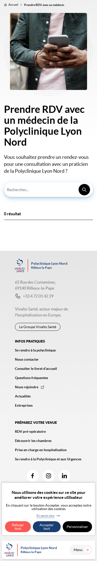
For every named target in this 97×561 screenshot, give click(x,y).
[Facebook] (33, 476)
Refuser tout (18, 526)
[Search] (84, 189)
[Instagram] (48, 476)
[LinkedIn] (64, 476)
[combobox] (48, 189)
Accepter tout (47, 526)
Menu (78, 550)
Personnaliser (77, 527)
